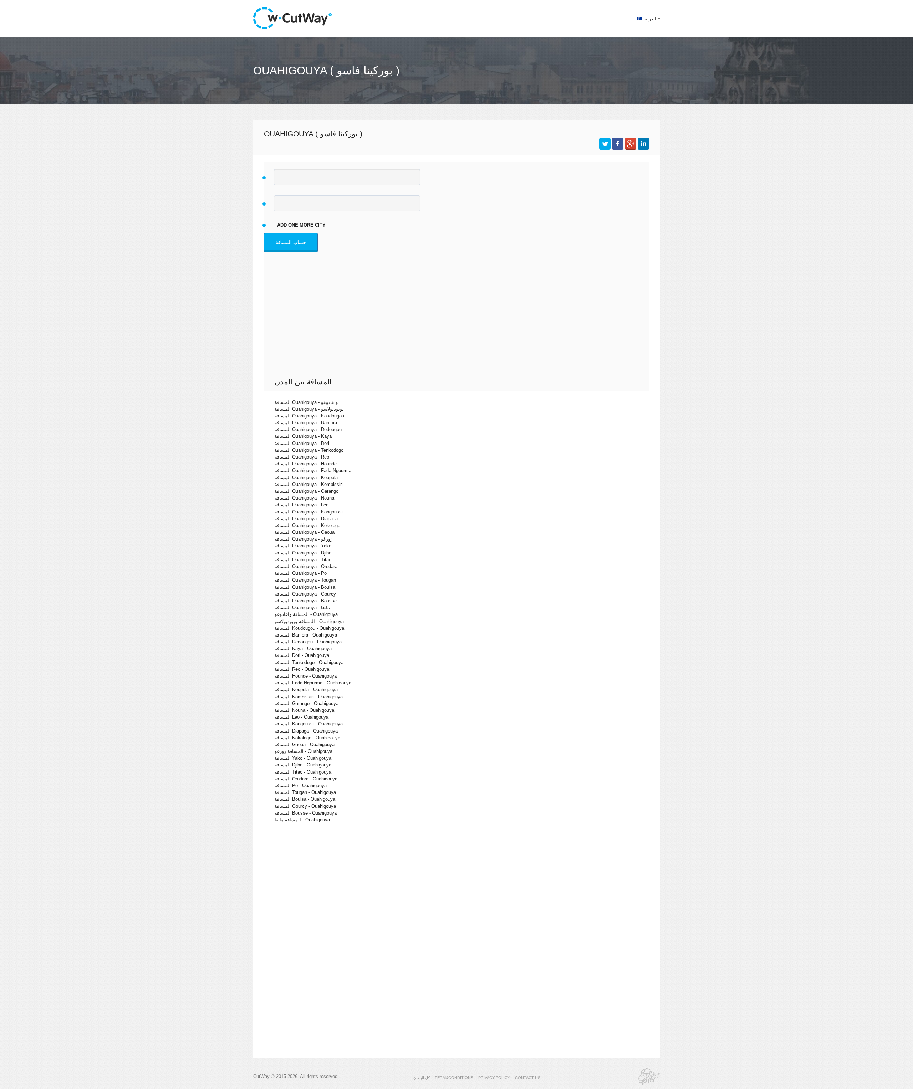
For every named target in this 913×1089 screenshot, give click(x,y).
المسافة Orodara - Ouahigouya (306, 778)
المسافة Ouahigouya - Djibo (303, 553)
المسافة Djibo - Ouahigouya (303, 765)
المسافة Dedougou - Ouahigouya (308, 641)
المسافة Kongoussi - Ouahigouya (309, 723)
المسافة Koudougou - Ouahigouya (309, 628)
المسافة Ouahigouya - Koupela (306, 477)
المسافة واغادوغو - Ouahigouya (306, 614)
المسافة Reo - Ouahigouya (302, 669)
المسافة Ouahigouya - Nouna (304, 498)
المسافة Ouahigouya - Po (301, 573)
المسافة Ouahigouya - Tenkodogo (309, 450)
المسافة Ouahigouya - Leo (301, 504)
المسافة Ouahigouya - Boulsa (305, 587)
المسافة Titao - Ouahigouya (303, 772)
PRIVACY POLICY (494, 1077)
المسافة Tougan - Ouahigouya (305, 792)
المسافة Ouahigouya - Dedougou (308, 429)
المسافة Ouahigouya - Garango (306, 491)
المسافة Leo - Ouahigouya (301, 717)
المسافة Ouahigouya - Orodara (306, 566)
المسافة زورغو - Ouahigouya (303, 751)
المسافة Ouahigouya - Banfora (306, 422)
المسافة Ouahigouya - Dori (302, 443)
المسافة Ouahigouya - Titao (303, 559)
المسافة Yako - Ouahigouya (303, 758)
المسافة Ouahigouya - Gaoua (305, 532)
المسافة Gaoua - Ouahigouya (305, 744)
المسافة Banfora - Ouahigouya (306, 635)
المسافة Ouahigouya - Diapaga (306, 518)
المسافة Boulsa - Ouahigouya (305, 799)
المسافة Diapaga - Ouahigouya (306, 731)
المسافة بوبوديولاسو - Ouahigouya (309, 621)
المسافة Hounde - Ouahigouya (306, 676)
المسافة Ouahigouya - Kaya (303, 436)
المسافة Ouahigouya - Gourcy (305, 594)
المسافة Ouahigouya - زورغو (303, 539)
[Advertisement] (458, 324)
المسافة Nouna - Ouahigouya (304, 710)
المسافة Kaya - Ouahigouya (303, 648)
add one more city (301, 225)
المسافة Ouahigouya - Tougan (305, 580)
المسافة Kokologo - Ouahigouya (307, 737)
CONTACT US (527, 1077)
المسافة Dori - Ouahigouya (302, 655)
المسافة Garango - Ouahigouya (306, 703)
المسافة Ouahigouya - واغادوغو (306, 402)
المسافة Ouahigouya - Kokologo (307, 525)
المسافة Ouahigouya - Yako (303, 545)
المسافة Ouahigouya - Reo (302, 457)
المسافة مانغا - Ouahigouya (302, 819)
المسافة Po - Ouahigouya (301, 785)
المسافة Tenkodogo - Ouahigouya (309, 662)
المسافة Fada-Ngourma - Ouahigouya (313, 682)
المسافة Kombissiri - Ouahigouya (309, 696)
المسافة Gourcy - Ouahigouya (305, 806)
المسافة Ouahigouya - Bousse (306, 600)
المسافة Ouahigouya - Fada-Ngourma (313, 470)
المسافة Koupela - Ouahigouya (306, 689)
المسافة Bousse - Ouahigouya (306, 813)
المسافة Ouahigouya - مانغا (302, 607)
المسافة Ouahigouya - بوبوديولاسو (309, 409)
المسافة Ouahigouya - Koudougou (309, 416)
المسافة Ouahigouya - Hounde (306, 463)
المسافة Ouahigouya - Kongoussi (309, 512)
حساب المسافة (291, 242)
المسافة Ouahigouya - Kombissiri (309, 484)
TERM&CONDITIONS (454, 1077)
